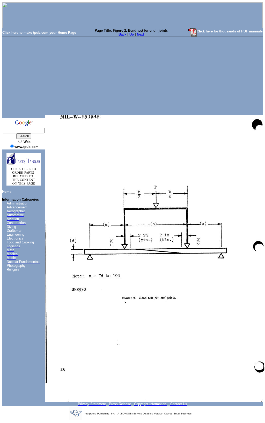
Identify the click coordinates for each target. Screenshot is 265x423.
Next (140, 34)
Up (131, 34)
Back (122, 34)
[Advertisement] (132, 75)
